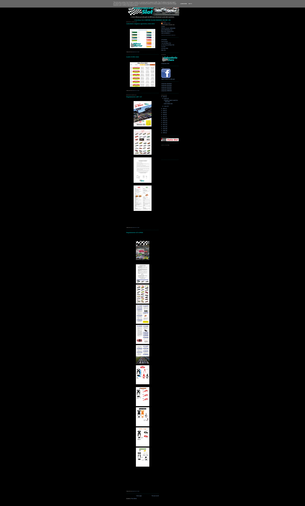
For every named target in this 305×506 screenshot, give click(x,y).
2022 (164, 96)
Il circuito (163, 46)
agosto (166, 98)
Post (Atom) (134, 498)
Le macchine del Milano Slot (167, 44)
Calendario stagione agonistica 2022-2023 (140, 24)
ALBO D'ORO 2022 (132, 57)
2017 (164, 116)
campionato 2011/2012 (166, 87)
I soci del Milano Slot (166, 43)
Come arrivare (164, 41)
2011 (164, 126)
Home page (139, 495)
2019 (164, 112)
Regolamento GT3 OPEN (134, 232)
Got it (190, 3)
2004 (164, 132)
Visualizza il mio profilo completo (168, 35)
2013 (164, 122)
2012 (164, 124)
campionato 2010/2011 (166, 89)
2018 (164, 114)
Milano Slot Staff (166, 23)
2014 (164, 120)
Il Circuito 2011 (164, 48)
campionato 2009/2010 (166, 90)
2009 (164, 130)
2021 (164, 108)
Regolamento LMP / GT (134, 97)
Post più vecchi (155, 495)
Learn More (183, 3)
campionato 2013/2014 (166, 83)
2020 (164, 110)
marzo (165, 106)
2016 (164, 118)
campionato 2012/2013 (166, 85)
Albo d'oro (163, 50)
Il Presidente (164, 39)
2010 (164, 128)
